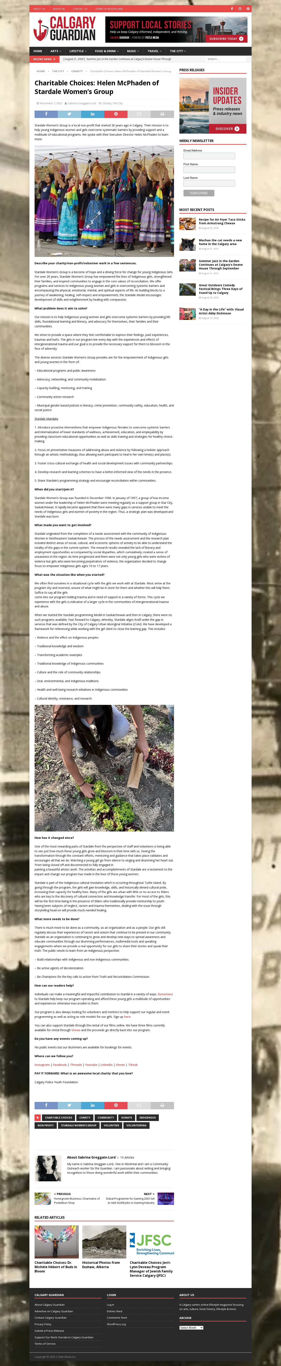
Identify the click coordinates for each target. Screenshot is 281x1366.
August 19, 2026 (210, 317)
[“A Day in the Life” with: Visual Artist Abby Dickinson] (187, 314)
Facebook (60, 1065)
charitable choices (58, 1117)
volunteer (111, 1125)
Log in (110, 1304)
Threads (76, 1065)
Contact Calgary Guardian (51, 1317)
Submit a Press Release (109, 8)
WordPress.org (116, 1324)
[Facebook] (232, 8)
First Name (190, 164)
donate (126, 1117)
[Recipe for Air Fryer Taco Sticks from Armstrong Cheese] (187, 224)
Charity (107, 103)
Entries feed (114, 1311)
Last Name (190, 177)
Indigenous (147, 1117)
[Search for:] (225, 59)
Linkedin (107, 1065)
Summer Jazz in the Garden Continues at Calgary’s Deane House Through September (221, 264)
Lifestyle (77, 51)
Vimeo (75, 1030)
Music (131, 51)
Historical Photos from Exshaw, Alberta (101, 1264)
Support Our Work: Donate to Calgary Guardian (64, 1337)
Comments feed (117, 1317)
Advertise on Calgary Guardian (54, 1311)
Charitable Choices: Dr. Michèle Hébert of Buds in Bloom (56, 1266)
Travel (153, 51)
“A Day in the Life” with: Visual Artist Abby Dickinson (221, 311)
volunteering (136, 1125)
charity (84, 1117)
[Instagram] (240, 8)
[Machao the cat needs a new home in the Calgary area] (187, 244)
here (127, 1017)
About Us (39, 8)
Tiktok (133, 1065)
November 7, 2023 (51, 103)
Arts (54, 51)
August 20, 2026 (210, 297)
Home (38, 51)
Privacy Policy (43, 1324)
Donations (165, 994)
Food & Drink (105, 51)
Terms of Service (45, 1343)
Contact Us (80, 8)
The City (176, 51)
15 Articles (127, 1157)
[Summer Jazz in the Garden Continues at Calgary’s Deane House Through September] (187, 265)
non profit (46, 1125)
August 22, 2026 (210, 248)
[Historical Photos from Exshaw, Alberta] (104, 1241)
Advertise (59, 8)
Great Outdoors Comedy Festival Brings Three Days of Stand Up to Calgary (221, 288)
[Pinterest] (248, 8)
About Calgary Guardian (50, 1304)
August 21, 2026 (210, 273)
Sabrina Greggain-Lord (82, 103)
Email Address (192, 150)
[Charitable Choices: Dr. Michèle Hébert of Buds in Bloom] (57, 1241)
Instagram (42, 1065)
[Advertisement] (210, 390)
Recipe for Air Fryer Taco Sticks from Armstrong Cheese (222, 221)
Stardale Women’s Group (78, 1125)
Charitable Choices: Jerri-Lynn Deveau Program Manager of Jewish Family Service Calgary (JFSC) (151, 1269)
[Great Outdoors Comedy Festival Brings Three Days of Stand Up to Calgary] (187, 289)
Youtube (91, 1065)
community (106, 1117)
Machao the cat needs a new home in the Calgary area (220, 242)
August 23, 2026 (210, 227)
